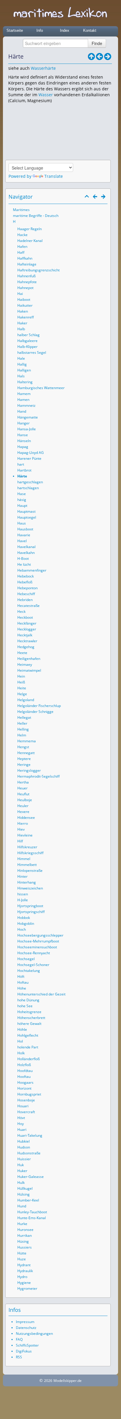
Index (64, 30)
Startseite (14, 30)
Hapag (22, 446)
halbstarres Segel (31, 352)
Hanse (22, 434)
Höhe (21, 988)
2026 (48, 1380)
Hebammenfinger (31, 570)
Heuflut (23, 793)
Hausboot (25, 529)
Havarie (23, 534)
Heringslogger (29, 770)
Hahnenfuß (26, 275)
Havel (22, 540)
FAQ (19, 1339)
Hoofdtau (25, 1070)
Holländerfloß (28, 1058)
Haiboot (23, 299)
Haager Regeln (29, 228)
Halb (21, 328)
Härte (22, 476)
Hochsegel (26, 958)
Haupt (22, 505)
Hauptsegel (26, 517)
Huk (20, 1164)
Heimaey (24, 664)
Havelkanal (26, 546)
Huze (21, 1259)
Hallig (22, 364)
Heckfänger (26, 623)
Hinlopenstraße (30, 870)
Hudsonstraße (29, 1153)
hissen (22, 894)
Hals (21, 376)
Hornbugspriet (29, 1094)
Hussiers (24, 1247)
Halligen (24, 370)
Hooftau (24, 1076)
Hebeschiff (26, 593)
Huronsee (25, 1229)
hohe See (25, 1005)
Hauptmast (26, 511)
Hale (21, 358)
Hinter (22, 876)
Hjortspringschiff (31, 911)
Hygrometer (27, 1288)
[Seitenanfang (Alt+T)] (87, 196)
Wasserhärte (43, 68)
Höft (20, 976)
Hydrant (24, 1264)
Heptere (24, 758)
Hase (21, 493)
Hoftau (22, 982)
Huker (22, 1170)
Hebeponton (27, 587)
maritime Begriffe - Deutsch (35, 215)
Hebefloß (24, 582)
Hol (20, 1041)
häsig (21, 499)
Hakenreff (25, 317)
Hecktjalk (24, 635)
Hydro (22, 1276)
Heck (21, 611)
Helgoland (25, 699)
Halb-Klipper (27, 346)
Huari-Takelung (29, 1135)
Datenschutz (26, 1327)
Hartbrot (24, 470)
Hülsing (23, 1194)
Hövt (21, 1117)
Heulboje (24, 799)
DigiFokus (24, 1351)
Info (39, 30)
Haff (20, 252)
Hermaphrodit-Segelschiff (38, 776)
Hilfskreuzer (27, 846)
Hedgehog (25, 646)
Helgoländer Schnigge (35, 711)
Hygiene (24, 1282)
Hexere (23, 811)
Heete (22, 652)
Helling (23, 729)
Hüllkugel (25, 1188)
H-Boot (23, 558)
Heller (22, 723)
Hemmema (26, 740)
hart (20, 464)
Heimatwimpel (29, 670)
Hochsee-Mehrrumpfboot (38, 941)
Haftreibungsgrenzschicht (38, 270)
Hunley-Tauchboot (32, 1211)
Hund (21, 1206)
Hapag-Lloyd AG (30, 452)
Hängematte (27, 417)
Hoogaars (25, 1082)
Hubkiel (23, 1141)
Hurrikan (24, 1235)
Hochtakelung (28, 970)
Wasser (45, 94)
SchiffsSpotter (27, 1345)
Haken (22, 311)
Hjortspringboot (30, 905)
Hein (21, 676)
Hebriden (25, 599)
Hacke (22, 234)
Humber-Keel (28, 1200)
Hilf (20, 841)
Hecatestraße (28, 605)
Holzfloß (24, 1064)
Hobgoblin (25, 923)
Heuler (22, 805)
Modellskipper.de (67, 1380)
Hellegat (24, 717)
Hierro (22, 823)
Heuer (22, 788)
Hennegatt (26, 752)
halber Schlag (28, 334)
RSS (19, 1357)
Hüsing (23, 1241)
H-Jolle (22, 899)
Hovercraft (26, 1111)
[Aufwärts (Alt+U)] (91, 56)
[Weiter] (108, 56)
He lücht (24, 564)
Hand (21, 411)
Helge (22, 693)
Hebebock (25, 576)
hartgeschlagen (30, 481)
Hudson (23, 1147)
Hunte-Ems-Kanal (31, 1217)
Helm (21, 735)
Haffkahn (24, 258)
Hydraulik (25, 1270)
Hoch (21, 929)
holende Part (27, 1047)
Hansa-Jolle (26, 428)
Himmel (23, 858)
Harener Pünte (29, 458)
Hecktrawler (27, 640)
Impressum (25, 1321)
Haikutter (25, 305)
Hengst (23, 746)
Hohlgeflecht (27, 1035)
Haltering (25, 381)
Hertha (23, 782)
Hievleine (25, 835)
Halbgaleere (27, 340)
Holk (21, 1052)
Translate (53, 176)
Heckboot (25, 617)
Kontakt (89, 30)
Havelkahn (26, 552)
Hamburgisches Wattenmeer (41, 387)
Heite (21, 688)
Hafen (22, 246)
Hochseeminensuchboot (37, 947)
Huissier (24, 1158)
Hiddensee (26, 817)
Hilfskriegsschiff (30, 852)
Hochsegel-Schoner (33, 964)
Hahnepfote (27, 281)
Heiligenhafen (28, 658)
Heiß (21, 682)
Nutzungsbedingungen (34, 1333)
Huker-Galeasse (30, 1176)
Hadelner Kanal (30, 240)
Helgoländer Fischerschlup (39, 705)
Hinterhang (26, 882)
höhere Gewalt (29, 1023)
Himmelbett (27, 864)
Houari (22, 1105)
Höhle (22, 1029)
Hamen (23, 399)
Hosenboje (26, 1100)
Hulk (21, 1182)
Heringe (24, 764)
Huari (21, 1129)
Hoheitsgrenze (29, 1011)
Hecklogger (26, 629)
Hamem (24, 393)
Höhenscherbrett (31, 1017)
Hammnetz (26, 405)
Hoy (20, 1123)
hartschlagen (28, 487)
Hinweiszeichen (30, 888)
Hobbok (23, 917)
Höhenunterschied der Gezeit (41, 994)
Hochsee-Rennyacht (33, 952)
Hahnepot (25, 287)
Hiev (21, 829)
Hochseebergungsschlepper (40, 935)
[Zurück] (99, 56)
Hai (20, 293)
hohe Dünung (28, 1000)
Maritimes (21, 209)
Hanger (23, 423)
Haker (22, 323)
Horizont (24, 1088)
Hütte (21, 1253)
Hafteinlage (26, 264)
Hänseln (24, 440)
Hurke (22, 1223)
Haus (21, 523)
